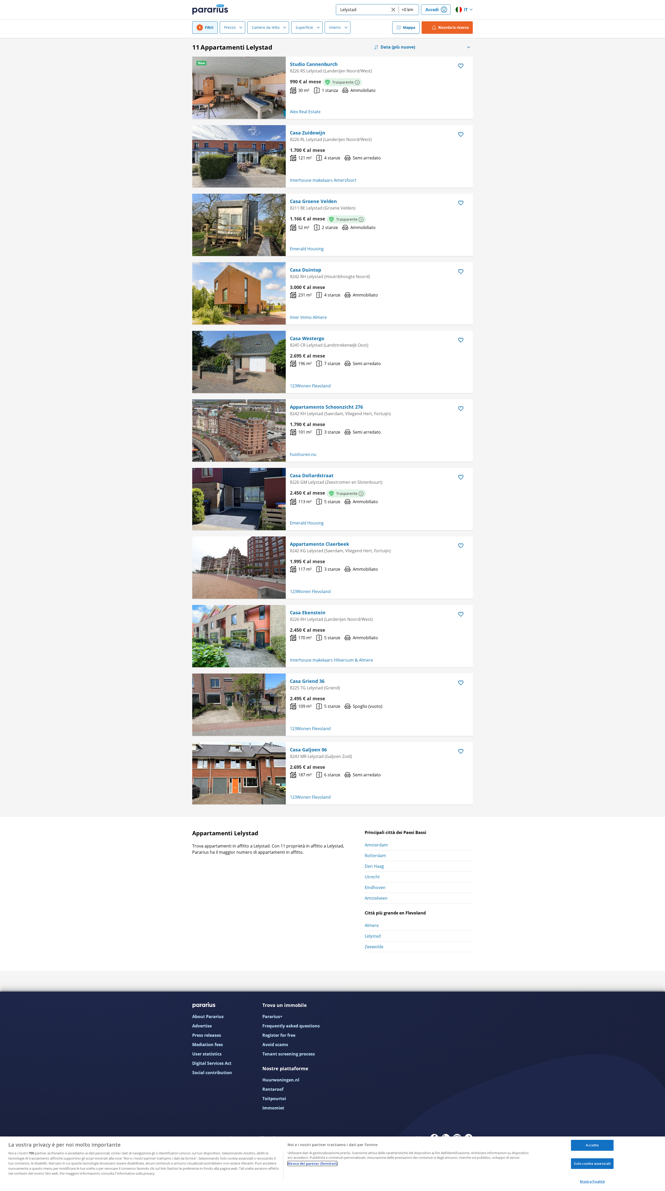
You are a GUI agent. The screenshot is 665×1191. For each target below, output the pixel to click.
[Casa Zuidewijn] (239, 156)
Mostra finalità (592, 1181)
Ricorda (453, 27)
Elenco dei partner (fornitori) (312, 1163)
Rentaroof (272, 1089)
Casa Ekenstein (307, 612)
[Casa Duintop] (239, 293)
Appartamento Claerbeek (319, 544)
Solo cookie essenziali (592, 1163)
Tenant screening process (288, 1054)
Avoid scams (275, 1044)
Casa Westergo (307, 338)
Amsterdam (376, 845)
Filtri (209, 27)
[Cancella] (393, 9)
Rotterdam (375, 855)
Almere (372, 925)
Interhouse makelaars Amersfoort (323, 180)
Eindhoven (375, 887)
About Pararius (208, 1016)
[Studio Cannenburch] (239, 88)
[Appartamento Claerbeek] (239, 567)
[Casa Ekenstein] (239, 636)
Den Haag (374, 866)
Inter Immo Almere (308, 317)
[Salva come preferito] (461, 66)
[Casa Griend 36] (239, 705)
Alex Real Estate (305, 112)
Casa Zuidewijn (307, 133)
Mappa (409, 27)
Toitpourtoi (274, 1098)
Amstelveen (376, 898)
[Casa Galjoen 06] (239, 773)
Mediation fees (207, 1044)
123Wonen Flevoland (310, 386)
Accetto (592, 1145)
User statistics (207, 1054)
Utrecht (372, 877)
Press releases (206, 1035)
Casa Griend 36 (307, 681)
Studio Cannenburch (314, 64)
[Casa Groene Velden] (239, 225)
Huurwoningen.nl (280, 1080)
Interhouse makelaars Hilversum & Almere (331, 660)
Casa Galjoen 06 (308, 749)
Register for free (278, 1035)
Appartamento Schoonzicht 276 (326, 407)
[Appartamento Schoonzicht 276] (239, 430)
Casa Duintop (305, 270)
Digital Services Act (211, 1063)
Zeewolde (374, 947)
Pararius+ (272, 1016)
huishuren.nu (303, 454)
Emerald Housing (307, 249)
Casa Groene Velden (313, 201)
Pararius (210, 9)
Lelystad (373, 936)
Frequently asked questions (291, 1026)
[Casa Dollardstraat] (239, 499)
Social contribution (212, 1072)
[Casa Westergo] (239, 362)
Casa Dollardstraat (312, 475)
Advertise (202, 1026)
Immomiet (273, 1108)
